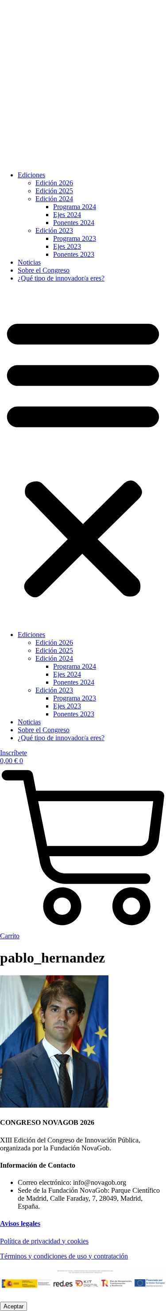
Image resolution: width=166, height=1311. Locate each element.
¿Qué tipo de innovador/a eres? (61, 278)
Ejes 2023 (67, 246)
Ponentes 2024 (73, 222)
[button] (83, 456)
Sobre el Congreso (43, 270)
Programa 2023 (74, 238)
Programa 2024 (74, 206)
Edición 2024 (54, 198)
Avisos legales (20, 1223)
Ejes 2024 (67, 214)
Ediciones (31, 175)
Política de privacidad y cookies (44, 1241)
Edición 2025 (54, 191)
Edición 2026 (54, 183)
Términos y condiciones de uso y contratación (64, 1256)
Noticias (29, 262)
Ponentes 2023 (73, 254)
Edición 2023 (54, 230)
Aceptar (13, 1306)
